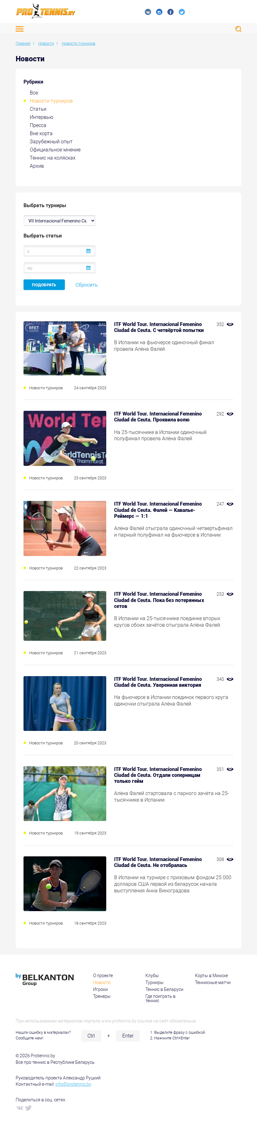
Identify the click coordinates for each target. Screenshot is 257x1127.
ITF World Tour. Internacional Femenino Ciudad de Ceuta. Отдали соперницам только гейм (158, 775)
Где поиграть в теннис (160, 998)
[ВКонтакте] (19, 1107)
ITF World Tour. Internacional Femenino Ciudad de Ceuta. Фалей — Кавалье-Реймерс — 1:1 (158, 510)
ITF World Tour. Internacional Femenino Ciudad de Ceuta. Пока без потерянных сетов (159, 600)
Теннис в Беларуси (164, 989)
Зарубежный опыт (51, 142)
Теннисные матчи (213, 982)
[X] (28, 1107)
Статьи (38, 109)
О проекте (103, 975)
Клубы (152, 975)
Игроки (100, 989)
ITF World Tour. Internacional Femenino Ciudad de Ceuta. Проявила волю (158, 417)
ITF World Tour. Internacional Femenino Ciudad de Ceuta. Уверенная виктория (158, 682)
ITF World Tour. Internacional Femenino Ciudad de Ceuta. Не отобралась (158, 862)
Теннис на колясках (53, 158)
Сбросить (87, 285)
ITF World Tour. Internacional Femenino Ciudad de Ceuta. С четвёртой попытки (159, 327)
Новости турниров (51, 101)
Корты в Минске (211, 975)
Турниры (154, 982)
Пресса (38, 125)
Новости (102, 982)
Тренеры (102, 996)
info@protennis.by (73, 1084)
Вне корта (41, 133)
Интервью (41, 117)
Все (34, 93)
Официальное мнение (55, 150)
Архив (37, 166)
